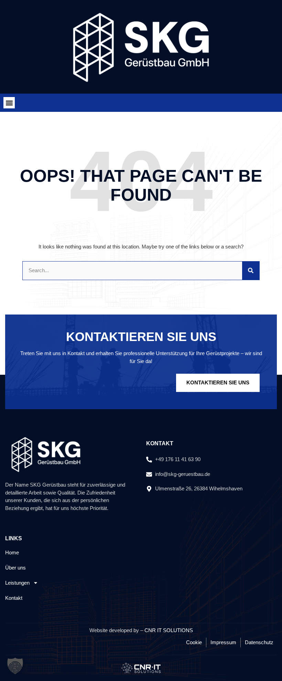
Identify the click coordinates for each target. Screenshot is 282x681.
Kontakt (13, 598)
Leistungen (17, 583)
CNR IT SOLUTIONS (168, 630)
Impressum (223, 642)
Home (12, 552)
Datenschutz (259, 642)
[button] (9, 102)
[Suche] (250, 271)
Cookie (194, 642)
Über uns (15, 568)
